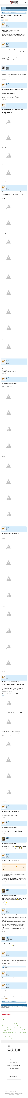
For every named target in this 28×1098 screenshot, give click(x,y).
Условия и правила (23, 1006)
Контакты (14, 1056)
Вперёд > (6, 19)
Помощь (25, 1004)
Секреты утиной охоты (7, 1019)
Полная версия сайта (15, 1046)
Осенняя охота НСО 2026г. (8, 1017)
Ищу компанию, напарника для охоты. (10, 1038)
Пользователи (9, 7)
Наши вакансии (14, 1073)
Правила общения (14, 1062)
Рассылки (14, 1071)
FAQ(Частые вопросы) (14, 1068)
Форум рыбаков (14, 1082)
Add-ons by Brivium (15, 1006)
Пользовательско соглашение (14, 1065)
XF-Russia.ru (6, 1007)
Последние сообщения (6, 9)
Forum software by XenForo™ (6, 1006)
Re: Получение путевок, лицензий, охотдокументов (14, 1036)
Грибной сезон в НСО (7, 1021)
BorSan (8, 66)
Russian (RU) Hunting (4, 1004)
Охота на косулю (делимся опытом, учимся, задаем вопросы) (14, 1033)
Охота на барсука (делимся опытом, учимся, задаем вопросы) (14, 1029)
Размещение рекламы (14, 1076)
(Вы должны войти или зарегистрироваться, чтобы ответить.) (13, 996)
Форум (4, 7)
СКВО (7, 837)
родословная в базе (6, 714)
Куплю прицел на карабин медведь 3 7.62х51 (12, 1025)
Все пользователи (14, 1059)
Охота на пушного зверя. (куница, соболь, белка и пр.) (14, 1023)
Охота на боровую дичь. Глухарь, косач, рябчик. (13, 1027)
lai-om (7, 23)
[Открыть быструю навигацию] (25, 12)
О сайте (14, 1054)
